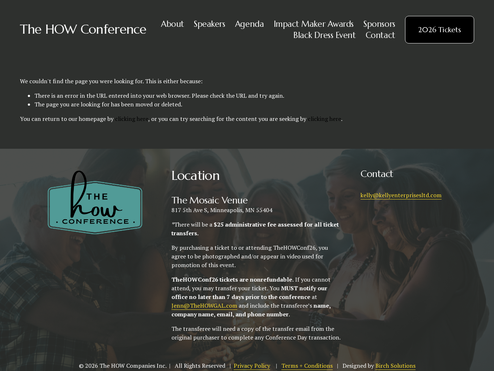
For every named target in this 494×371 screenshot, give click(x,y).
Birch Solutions (395, 366)
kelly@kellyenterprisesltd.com (401, 195)
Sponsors (379, 24)
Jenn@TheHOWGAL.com (204, 305)
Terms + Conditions (307, 366)
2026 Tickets (439, 29)
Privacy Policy (252, 366)
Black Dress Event (324, 35)
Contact (380, 35)
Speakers (209, 24)
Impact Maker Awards (314, 24)
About (172, 24)
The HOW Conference (83, 29)
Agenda (249, 24)
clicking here (131, 119)
